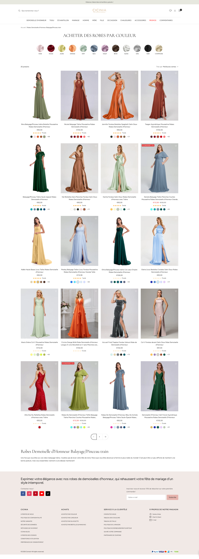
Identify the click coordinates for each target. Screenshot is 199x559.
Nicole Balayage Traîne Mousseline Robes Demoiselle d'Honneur (79, 125)
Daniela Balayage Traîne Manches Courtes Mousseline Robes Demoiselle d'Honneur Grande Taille (160, 198)
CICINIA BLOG (25, 531)
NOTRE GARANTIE (26, 521)
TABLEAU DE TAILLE (110, 521)
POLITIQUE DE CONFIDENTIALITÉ (31, 517)
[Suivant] (105, 437)
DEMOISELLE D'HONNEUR (36, 20)
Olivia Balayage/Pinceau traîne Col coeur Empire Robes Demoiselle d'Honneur (119, 271)
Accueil (23, 27)
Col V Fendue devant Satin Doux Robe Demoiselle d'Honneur (159, 343)
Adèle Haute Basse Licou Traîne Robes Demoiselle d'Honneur (39, 271)
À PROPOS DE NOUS (27, 514)
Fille (102, 20)
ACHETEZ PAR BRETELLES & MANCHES (73, 524)
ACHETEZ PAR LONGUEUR (69, 517)
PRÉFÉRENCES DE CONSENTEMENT (32, 542)
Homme (86, 20)
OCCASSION (112, 20)
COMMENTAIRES (166, 20)
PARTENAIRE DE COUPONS (112, 535)
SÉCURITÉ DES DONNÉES (29, 524)
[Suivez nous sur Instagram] (29, 493)
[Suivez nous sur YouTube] (41, 493)
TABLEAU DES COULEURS (112, 517)
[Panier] (179, 11)
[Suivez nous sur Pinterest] (35, 493)
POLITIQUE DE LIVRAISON (112, 524)
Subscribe (172, 497)
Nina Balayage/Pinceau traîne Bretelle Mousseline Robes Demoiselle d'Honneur (39, 125)
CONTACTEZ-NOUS (110, 514)
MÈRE (94, 20)
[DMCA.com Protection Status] (176, 552)
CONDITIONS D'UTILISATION (30, 538)
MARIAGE (75, 20)
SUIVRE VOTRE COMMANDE (113, 531)
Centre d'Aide (156, 514)
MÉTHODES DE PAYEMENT (29, 528)
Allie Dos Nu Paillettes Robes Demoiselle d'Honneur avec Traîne (39, 416)
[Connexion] (175, 11)
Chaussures (125, 20)
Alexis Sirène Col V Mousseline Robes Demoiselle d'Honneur (39, 343)
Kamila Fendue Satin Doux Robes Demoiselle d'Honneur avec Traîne (119, 198)
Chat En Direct (156, 517)
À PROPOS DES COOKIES (28, 535)
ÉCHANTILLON (63, 20)
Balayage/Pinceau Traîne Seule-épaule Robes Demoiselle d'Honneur (39, 198)
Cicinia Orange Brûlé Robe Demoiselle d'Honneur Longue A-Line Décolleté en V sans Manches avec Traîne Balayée (79, 343)
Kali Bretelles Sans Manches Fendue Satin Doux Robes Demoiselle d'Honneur (79, 198)
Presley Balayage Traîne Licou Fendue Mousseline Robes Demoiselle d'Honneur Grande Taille (79, 271)
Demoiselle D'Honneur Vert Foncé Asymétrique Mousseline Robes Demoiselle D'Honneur (159, 416)
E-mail (154, 520)
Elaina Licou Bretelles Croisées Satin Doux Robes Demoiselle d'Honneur (159, 271)
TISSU (52, 20)
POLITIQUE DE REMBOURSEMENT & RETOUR (118, 528)
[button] (40, 49)
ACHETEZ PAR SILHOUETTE (70, 521)
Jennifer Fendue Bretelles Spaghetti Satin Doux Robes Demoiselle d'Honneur (119, 125)
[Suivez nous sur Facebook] (23, 493)
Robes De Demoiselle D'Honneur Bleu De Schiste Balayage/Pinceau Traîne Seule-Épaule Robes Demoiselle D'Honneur (119, 416)
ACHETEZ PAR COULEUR (69, 514)
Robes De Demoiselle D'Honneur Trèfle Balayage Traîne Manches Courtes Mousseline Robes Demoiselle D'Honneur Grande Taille (79, 416)
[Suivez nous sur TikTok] (48, 493)
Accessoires (140, 20)
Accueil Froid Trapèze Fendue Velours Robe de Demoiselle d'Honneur (119, 343)
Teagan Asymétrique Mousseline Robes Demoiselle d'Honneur (159, 125)
